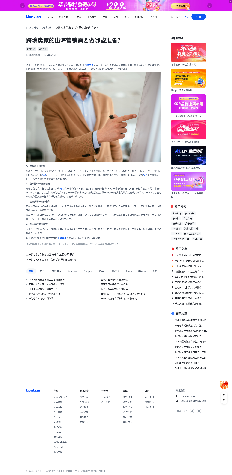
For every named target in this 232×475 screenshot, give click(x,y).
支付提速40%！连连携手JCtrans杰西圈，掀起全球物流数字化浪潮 (189, 271)
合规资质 (149, 401)
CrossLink (59, 447)
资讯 (126, 16)
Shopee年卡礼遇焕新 (182, 90)
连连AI (153, 16)
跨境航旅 (84, 411)
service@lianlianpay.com (193, 400)
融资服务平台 (60, 442)
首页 (33, 16)
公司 (115, 16)
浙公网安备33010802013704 (94, 470)
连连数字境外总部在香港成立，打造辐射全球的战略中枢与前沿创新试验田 (189, 282)
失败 (145, 174)
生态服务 (91, 16)
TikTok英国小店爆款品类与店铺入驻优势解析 (123, 293)
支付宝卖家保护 (192, 233)
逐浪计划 (127, 401)
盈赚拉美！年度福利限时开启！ (187, 141)
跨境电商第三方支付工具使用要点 (55, 254)
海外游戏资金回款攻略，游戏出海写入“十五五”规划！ (189, 292)
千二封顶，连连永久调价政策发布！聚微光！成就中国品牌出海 (188, 303)
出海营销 (43, 48)
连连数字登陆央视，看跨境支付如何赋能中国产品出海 (189, 298)
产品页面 (197, 238)
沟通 (44, 174)
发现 (105, 16)
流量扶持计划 (191, 228)
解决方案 (63, 16)
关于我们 (149, 396)
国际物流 (84, 416)
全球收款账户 (60, 396)
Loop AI (57, 432)
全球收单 (58, 406)
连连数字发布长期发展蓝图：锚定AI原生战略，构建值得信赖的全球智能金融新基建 (189, 255)
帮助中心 (127, 421)
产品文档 (105, 396)
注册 (198, 16)
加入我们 (149, 406)
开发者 (77, 16)
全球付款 (58, 401)
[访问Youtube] (199, 411)
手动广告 (187, 218)
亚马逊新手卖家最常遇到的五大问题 (46, 284)
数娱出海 (84, 421)
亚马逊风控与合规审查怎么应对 (44, 293)
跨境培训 (47, 27)
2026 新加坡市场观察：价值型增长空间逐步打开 (189, 276)
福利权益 (127, 416)
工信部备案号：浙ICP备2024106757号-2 (62, 470)
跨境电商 (31, 48)
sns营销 (177, 228)
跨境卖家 (89, 64)
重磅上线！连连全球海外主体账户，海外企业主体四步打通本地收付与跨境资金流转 (189, 260)
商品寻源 (58, 437)
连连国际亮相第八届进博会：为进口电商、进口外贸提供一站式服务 (189, 287)
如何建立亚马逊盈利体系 (41, 298)
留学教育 (84, 406)
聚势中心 (127, 406)
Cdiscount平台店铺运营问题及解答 (56, 259)
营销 (62, 188)
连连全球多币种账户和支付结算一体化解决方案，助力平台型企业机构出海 (189, 266)
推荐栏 (176, 218)
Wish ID (176, 233)
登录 (186, 16)
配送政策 (177, 223)
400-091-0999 (188, 396)
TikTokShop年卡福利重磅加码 (186, 115)
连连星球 (58, 411)
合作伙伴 (127, 411)
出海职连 (139, 16)
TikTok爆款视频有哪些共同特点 (44, 289)
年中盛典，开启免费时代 (183, 64)
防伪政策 (189, 213)
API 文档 (105, 401)
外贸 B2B (84, 401)
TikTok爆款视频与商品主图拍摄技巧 (47, 279)
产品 (50, 16)
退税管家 (58, 427)
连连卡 (57, 416)
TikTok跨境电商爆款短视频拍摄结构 (119, 298)
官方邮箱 (177, 213)
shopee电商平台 (181, 238)
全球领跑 (58, 421)
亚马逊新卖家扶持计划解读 (114, 289)
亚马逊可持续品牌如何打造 (114, 284)
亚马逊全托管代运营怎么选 (114, 279)
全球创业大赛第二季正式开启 (185, 167)
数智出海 (127, 396)
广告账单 (189, 223)
